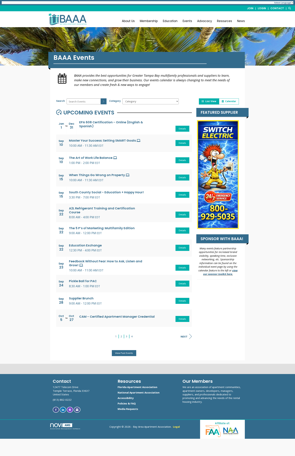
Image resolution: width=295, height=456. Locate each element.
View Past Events (124, 353)
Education (170, 21)
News (241, 21)
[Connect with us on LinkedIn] (63, 410)
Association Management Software (65, 428)
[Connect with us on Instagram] (70, 410)
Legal (176, 426)
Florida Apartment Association (137, 387)
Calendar (230, 101)
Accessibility (126, 398)
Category (115, 101)
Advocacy (204, 21)
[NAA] (231, 431)
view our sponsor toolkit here (220, 272)
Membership (149, 21)
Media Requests (128, 409)
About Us (128, 21)
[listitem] (252, 8)
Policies (122, 403)
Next (184, 336)
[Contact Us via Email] (77, 410)
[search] (104, 101)
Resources (224, 21)
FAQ (133, 403)
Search (60, 101)
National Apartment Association (138, 392)
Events (187, 21)
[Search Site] (290, 8)
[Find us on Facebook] (56, 410)
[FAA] (213, 431)
